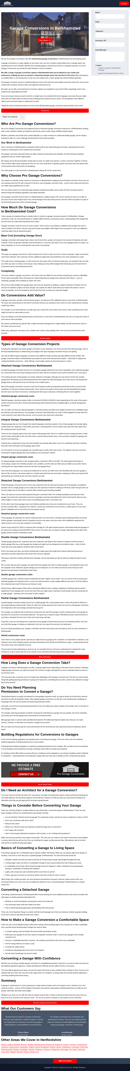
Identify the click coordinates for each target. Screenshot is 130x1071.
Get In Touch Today (45, 784)
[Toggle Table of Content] (21, 117)
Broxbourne (50, 1044)
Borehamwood (39, 1044)
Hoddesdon (66, 1047)
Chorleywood (82, 1044)
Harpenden (24, 1047)
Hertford (52, 1047)
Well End (20, 1052)
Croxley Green (14, 1047)
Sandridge (24, 1049)
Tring (3, 1052)
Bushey (66, 1044)
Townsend (81, 1049)
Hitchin (58, 1047)
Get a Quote (44, 40)
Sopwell (31, 1049)
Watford (13, 1052)
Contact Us (45, 110)
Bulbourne (58, 1044)
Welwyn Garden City (31, 1052)
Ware (7, 1052)
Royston (16, 1049)
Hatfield (31, 1047)
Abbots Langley (6, 1044)
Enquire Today (45, 338)
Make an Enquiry (65, 1061)
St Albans (38, 1049)
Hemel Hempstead (42, 1047)
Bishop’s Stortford (27, 1044)
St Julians (46, 1049)
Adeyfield (16, 1044)
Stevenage (64, 1049)
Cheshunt (72, 1044)
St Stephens (55, 1049)
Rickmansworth (6, 1049)
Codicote (4, 1047)
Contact (124, 3)
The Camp (73, 1049)
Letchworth (75, 1047)
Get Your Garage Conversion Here (45, 1003)
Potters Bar (84, 1047)
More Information (45, 657)
